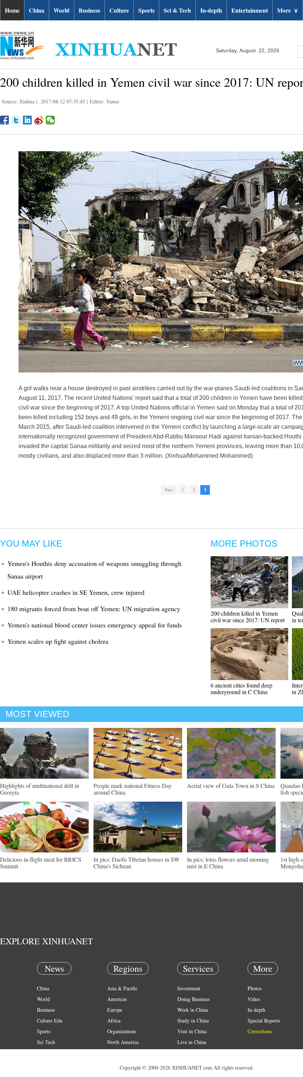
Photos (255, 988)
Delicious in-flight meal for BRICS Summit (40, 862)
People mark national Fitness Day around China (132, 789)
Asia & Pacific (122, 988)
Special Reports (264, 1020)
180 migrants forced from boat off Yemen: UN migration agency (93, 608)
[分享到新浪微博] (39, 120)
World (61, 10)
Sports (146, 10)
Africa (113, 1020)
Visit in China (192, 1031)
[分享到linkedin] (27, 120)
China (36, 10)
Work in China (192, 1009)
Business (89, 10)
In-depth (211, 10)
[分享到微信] (50, 120)
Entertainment (249, 10)
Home (12, 10)
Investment (188, 988)
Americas (117, 999)
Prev (169, 490)
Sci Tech (46, 1041)
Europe (114, 1009)
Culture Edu (49, 1020)
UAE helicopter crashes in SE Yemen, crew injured (75, 592)
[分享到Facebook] (4, 120)
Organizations (121, 1031)
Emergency (189, 1052)
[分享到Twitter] (16, 120)
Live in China (191, 1041)
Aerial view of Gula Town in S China (231, 785)
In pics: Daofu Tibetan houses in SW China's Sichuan (136, 862)
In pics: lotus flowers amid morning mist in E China (228, 862)
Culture (119, 10)
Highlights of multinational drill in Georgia (39, 789)
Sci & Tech (177, 10)
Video (254, 999)
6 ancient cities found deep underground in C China (241, 688)
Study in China (193, 1020)
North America (123, 1041)
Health (44, 1052)
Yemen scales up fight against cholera (57, 641)
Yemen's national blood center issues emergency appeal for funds (94, 624)
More (287, 10)
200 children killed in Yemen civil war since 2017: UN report (248, 616)
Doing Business (193, 999)
